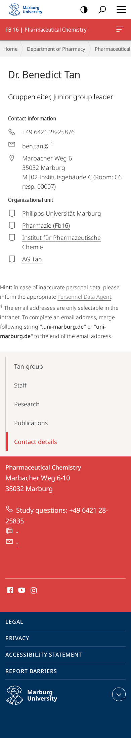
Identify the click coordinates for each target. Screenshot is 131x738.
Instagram (34, 590)
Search (102, 9)
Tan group (28, 366)
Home (10, 48)
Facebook (9, 590)
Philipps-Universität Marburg (45, 706)
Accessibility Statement (43, 654)
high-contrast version (84, 9)
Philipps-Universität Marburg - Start (28, 9)
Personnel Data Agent (84, 296)
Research (27, 404)
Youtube (21, 590)
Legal (14, 621)
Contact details (35, 442)
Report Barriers (31, 671)
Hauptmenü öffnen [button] (121, 9)
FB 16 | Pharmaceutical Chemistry (121, 29)
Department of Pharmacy (56, 48)
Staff (20, 385)
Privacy (17, 638)
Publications (31, 423)
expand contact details (119, 694)
